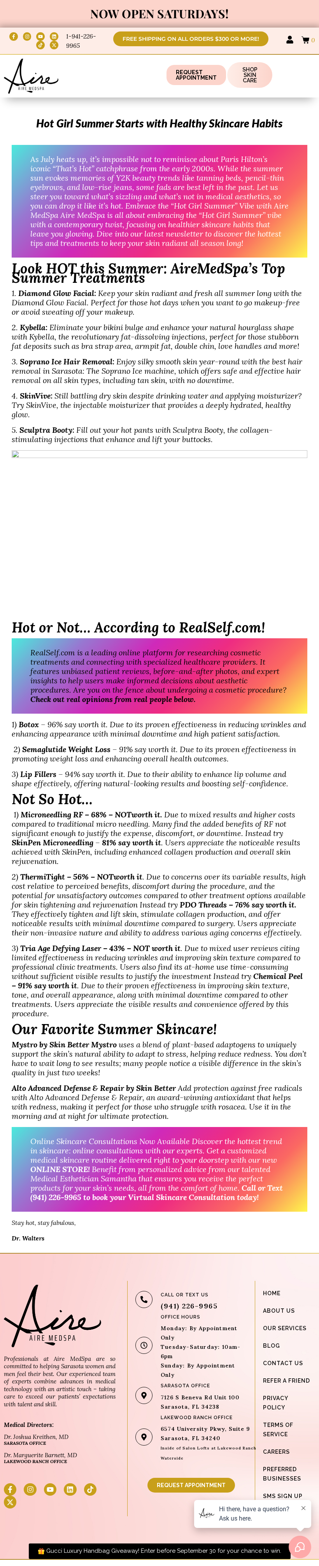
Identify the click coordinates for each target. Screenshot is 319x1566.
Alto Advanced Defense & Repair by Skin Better (94, 1088)
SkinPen (76, 852)
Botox (29, 724)
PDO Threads (203, 904)
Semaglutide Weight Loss (67, 749)
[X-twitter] (54, 45)
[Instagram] (27, 36)
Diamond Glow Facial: (58, 293)
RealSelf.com (52, 652)
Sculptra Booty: (46, 430)
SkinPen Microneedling (52, 842)
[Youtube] (40, 36)
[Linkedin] (54, 36)
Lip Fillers (38, 774)
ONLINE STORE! (61, 1169)
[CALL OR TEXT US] (143, 1299)
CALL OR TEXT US (185, 1295)
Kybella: (33, 327)
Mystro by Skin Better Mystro (64, 1044)
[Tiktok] (40, 45)
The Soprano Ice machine (130, 371)
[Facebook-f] (13, 36)
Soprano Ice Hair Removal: (67, 361)
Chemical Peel (278, 976)
